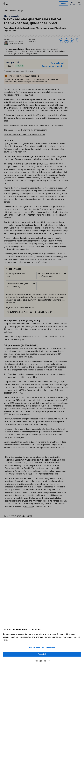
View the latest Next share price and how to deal (24, 134)
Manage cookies (42, 661)
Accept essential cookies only (42, 647)
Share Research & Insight (13, 11)
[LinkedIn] (61, 40)
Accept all (42, 654)
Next (63, 102)
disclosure (28, 506)
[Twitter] (77, 40)
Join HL (63, 3)
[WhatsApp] (72, 40)
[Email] (66, 40)
